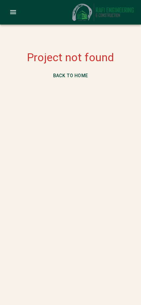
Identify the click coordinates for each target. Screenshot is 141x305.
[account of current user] (13, 12)
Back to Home (70, 75)
